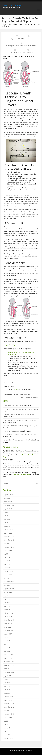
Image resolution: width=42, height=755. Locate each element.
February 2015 (8, 738)
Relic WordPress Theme (25, 750)
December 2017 (9, 620)
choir (13, 46)
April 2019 (7, 564)
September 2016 (9, 672)
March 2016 (7, 693)
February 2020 (8, 530)
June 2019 (7, 557)
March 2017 (7, 651)
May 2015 (7, 728)
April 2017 (7, 648)
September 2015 (9, 714)
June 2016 (7, 683)
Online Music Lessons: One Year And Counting (18, 409)
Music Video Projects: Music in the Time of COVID (20, 420)
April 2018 (7, 606)
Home (3, 24)
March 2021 (7, 498)
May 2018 (7, 603)
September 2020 (9, 505)
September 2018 (9, 589)
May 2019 (7, 561)
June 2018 (7, 599)
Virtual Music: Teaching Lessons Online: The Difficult (20, 434)
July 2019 (6, 554)
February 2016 (8, 697)
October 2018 (8, 585)
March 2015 (7, 735)
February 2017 (8, 655)
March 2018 (7, 610)
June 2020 (7, 516)
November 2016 (9, 665)
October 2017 (8, 627)
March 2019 (7, 568)
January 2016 (8, 700)
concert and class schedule (21, 475)
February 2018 (8, 613)
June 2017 (7, 641)
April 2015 (7, 731)
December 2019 (9, 536)
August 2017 (8, 634)
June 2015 (7, 724)
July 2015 (6, 721)
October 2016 (8, 669)
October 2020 (8, 502)
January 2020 (8, 533)
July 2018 (6, 596)
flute (17, 46)
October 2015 (8, 710)
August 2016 (8, 676)
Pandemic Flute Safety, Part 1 (13, 431)
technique (33, 46)
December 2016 (9, 662)
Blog (9, 24)
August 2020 (8, 509)
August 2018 (8, 592)
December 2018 (9, 578)
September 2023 (9, 495)
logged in (16, 389)
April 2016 (7, 690)
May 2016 (7, 686)
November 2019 (9, 540)
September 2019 (9, 547)
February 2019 (8, 571)
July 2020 (6, 512)
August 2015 (8, 717)
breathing (9, 46)
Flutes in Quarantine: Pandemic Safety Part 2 (18, 426)
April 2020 (7, 523)
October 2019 (8, 543)
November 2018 (9, 582)
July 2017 (6, 637)
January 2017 (8, 658)
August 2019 (8, 550)
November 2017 (9, 623)
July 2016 (6, 679)
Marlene (28, 39)
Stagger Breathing (9, 345)
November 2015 (9, 707)
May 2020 (7, 519)
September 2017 (9, 630)
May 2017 (7, 644)
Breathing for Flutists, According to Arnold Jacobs (19, 415)
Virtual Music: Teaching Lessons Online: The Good (20, 440)
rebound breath (25, 46)
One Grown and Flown (11, 406)
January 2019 (8, 575)
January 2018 (8, 616)
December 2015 (9, 703)
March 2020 (7, 526)
